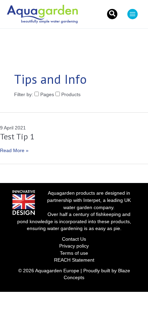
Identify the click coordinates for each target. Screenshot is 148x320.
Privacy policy (74, 246)
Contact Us (74, 239)
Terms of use (74, 253)
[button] (112, 14)
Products (70, 94)
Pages (47, 94)
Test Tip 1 (17, 136)
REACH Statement (74, 260)
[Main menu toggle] (132, 13)
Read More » (14, 151)
